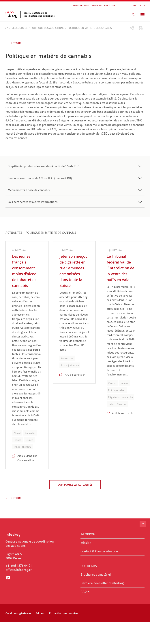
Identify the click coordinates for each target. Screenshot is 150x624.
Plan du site (109, 5)
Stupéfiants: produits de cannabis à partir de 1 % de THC (43, 166)
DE (134, 5)
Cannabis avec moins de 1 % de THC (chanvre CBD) (40, 178)
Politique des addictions (47, 28)
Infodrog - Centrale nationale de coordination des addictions (32, 14)
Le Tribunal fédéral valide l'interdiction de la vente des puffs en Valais (120, 267)
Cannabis (30, 433)
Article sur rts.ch (75, 375)
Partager (132, 28)
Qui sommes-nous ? (80, 5)
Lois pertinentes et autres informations (32, 202)
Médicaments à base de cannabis (29, 190)
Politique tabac (116, 390)
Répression (67, 358)
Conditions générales (18, 613)
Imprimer (140, 28)
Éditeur (40, 613)
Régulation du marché (120, 397)
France (17, 440)
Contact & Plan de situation (99, 551)
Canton (112, 383)
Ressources (19, 28)
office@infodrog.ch (18, 570)
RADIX (84, 591)
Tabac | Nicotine (23, 447)
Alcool (17, 433)
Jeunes (29, 440)
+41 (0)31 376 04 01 (18, 565)
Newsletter (97, 5)
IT (144, 5)
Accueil (6, 28)
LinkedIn (7, 577)
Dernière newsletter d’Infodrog (102, 583)
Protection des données (63, 613)
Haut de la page (143, 524)
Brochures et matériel (95, 574)
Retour (16, 43)
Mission (85, 543)
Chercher (133, 14)
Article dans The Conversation (27, 458)
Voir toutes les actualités (75, 484)
